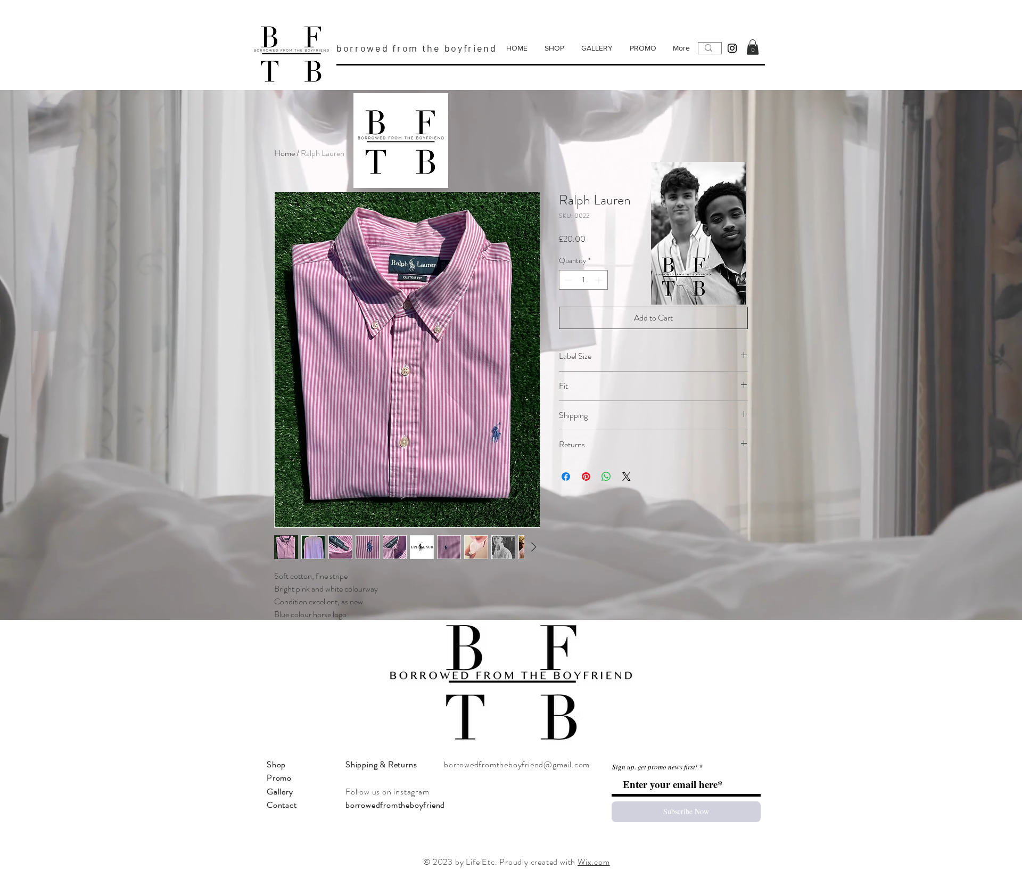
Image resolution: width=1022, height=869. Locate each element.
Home (284, 153)
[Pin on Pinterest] (586, 476)
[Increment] (599, 279)
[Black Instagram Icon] (732, 48)
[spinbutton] (583, 279)
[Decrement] (567, 279)
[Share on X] (626, 476)
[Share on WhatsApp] (606, 476)
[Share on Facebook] (565, 476)
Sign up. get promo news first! (654, 767)
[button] (752, 47)
